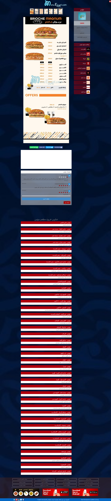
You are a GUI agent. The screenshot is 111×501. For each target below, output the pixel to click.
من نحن (63, 499)
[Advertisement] (80, 110)
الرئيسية (67, 499)
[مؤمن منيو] (60, 11)
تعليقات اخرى (46, 198)
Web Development (85, 499)
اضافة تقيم (67, 202)
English (39, 499)
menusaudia (44, 499)
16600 (82, 23)
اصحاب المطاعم (51, 499)
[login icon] (110, 1)
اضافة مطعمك (58, 499)
